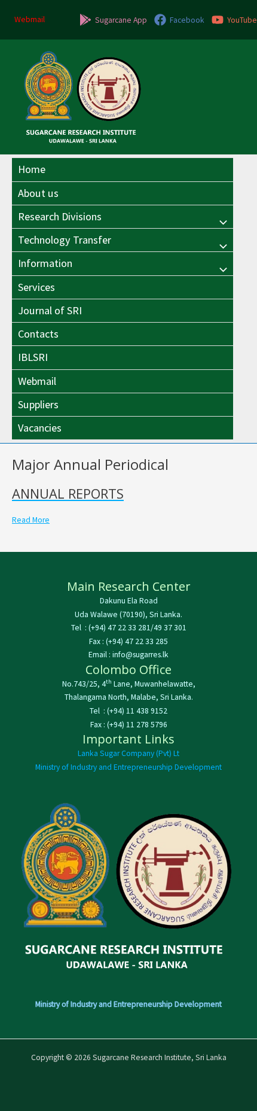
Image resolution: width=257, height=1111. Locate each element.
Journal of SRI (50, 310)
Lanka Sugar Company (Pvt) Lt (128, 753)
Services (36, 287)
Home (31, 169)
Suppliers (38, 404)
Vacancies (40, 428)
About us (38, 193)
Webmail (37, 381)
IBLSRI (33, 357)
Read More (31, 520)
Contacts (38, 334)
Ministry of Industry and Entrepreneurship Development (128, 767)
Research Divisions (60, 216)
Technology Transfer (64, 240)
